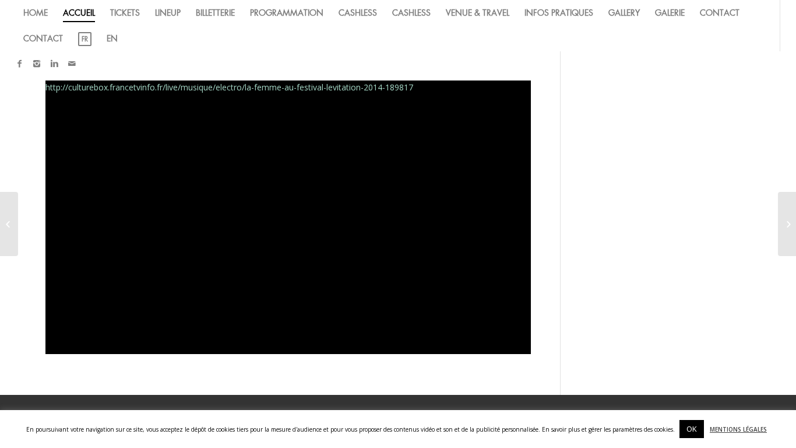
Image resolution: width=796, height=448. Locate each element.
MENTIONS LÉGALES (738, 429)
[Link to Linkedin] (54, 63)
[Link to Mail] (71, 63)
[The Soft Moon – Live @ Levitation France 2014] (787, 224)
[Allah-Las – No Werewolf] (9, 224)
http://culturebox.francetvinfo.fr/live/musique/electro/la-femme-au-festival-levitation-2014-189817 (229, 87)
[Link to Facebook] (19, 63)
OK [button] (691, 429)
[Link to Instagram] (36, 63)
